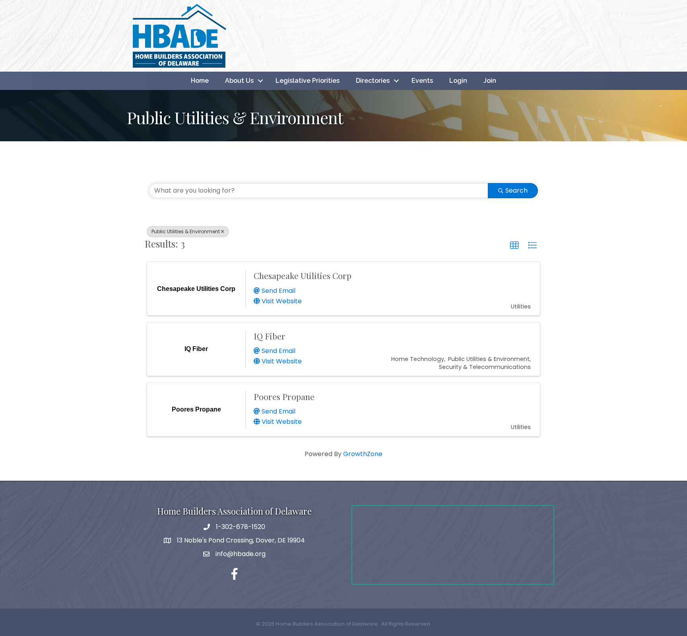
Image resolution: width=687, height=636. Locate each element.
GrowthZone (362, 453)
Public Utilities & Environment (185, 231)
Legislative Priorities (308, 80)
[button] (514, 246)
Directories (373, 80)
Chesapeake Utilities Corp (302, 275)
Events (422, 80)
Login (458, 80)
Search (516, 190)
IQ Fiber (269, 335)
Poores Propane (284, 396)
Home (200, 80)
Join (489, 80)
